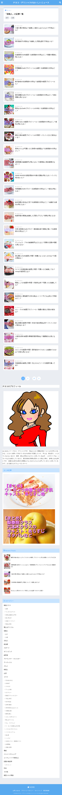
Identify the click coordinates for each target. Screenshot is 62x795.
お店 (5, 673)
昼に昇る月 (8, 618)
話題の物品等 (8, 761)
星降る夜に (8, 713)
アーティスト (8, 662)
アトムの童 (8, 689)
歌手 (7, 17)
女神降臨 (7, 744)
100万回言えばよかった (11, 707)
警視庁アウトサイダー (11, 695)
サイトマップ (38, 790)
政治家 (6, 644)
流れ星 (7, 735)
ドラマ (6, 677)
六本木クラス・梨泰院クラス (13, 741)
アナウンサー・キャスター (12, 659)
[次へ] (39, 378)
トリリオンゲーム (10, 732)
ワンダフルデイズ (10, 611)
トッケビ (7, 738)
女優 (12, 17)
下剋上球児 (8, 698)
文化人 (6, 640)
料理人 (6, 669)
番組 (5, 750)
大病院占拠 (8, 710)
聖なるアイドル (8, 627)
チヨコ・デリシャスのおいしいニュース (31, 2)
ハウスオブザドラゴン (11, 729)
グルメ (6, 666)
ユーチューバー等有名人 (11, 758)
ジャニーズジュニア (10, 754)
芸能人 (6, 631)
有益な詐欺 (8, 624)
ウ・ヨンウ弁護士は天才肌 (12, 726)
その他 (6, 772)
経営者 (6, 655)
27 (34, 378)
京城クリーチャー (10, 621)
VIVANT (7, 683)
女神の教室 (8, 704)
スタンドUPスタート (11, 717)
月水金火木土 (9, 680)
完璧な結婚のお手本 (10, 615)
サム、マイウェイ (10, 723)
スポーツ (6, 648)
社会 (5, 768)
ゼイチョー (8, 692)
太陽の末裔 (8, 747)
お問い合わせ (16, 790)
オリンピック (8, 651)
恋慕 (6, 608)
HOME (32, 787)
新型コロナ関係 (8, 775)
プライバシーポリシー (27, 790)
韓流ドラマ (7, 605)
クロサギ (7, 686)
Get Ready (8, 701)
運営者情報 (46, 790)
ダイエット (8, 765)
